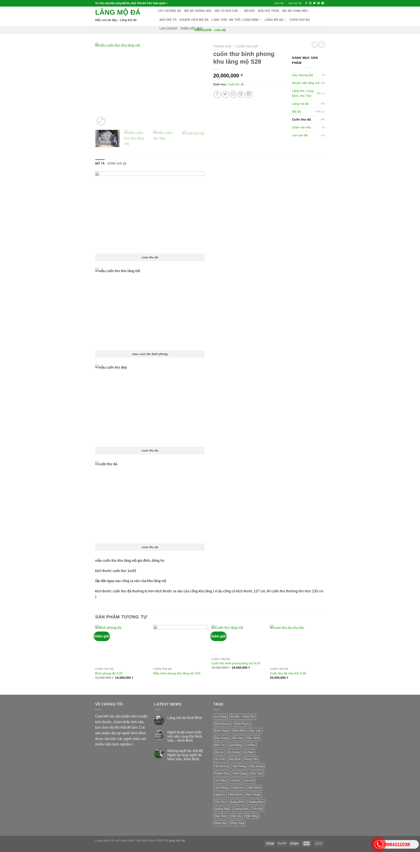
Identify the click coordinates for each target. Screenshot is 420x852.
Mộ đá (296, 111)
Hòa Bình (235, 759)
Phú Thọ (220, 801)
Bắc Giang (221, 738)
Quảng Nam (256, 801)
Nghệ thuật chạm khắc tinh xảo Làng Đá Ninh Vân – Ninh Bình (184, 736)
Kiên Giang (240, 773)
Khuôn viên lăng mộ (306, 83)
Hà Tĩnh (220, 759)
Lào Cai (249, 780)
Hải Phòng (239, 766)
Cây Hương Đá (302, 75)
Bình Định (239, 730)
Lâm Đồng (221, 787)
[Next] (199, 84)
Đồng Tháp (237, 823)
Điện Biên (221, 816)
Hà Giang (234, 752)
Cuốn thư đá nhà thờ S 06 (288, 673)
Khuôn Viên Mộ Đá (194, 19)
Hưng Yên (251, 759)
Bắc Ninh (253, 738)
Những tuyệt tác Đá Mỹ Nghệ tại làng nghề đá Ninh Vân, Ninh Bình (185, 755)
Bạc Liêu (255, 730)
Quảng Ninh (241, 808)
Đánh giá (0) (117, 163)
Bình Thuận (222, 730)
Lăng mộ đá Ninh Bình (184, 718)
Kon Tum (256, 773)
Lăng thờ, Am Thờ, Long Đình (235, 19)
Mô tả (100, 163)
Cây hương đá (169, 10)
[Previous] (103, 84)
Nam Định (254, 787)
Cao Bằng (235, 745)
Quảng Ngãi (222, 808)
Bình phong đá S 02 (109, 673)
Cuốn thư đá (299, 19)
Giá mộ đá (294, 3)
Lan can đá (168, 28)
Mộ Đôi (249, 10)
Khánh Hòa (222, 773)
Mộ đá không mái (198, 10)
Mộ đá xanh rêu (295, 10)
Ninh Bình (235, 794)
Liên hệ (279, 3)
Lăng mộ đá (117, 12)
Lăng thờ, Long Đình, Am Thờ (302, 93)
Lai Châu (220, 780)
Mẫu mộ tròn (268, 10)
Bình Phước (242, 723)
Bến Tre (220, 745)
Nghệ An (220, 794)
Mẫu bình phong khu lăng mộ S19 (176, 673)
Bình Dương (222, 723)
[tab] (100, 163)
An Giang (220, 716)
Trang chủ (222, 46)
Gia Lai (219, 752)
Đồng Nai (220, 823)
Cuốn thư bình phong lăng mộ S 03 (236, 663)
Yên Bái (258, 808)
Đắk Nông (252, 816)
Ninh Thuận (253, 794)
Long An (235, 780)
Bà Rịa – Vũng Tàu (243, 716)
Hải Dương (222, 766)
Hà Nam (249, 752)
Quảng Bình (237, 801)
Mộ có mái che (226, 10)
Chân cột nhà (191, 28)
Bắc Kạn (237, 738)
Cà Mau (250, 745)
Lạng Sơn (238, 787)
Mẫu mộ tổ (168, 19)
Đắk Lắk (236, 816)
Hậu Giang (256, 766)
